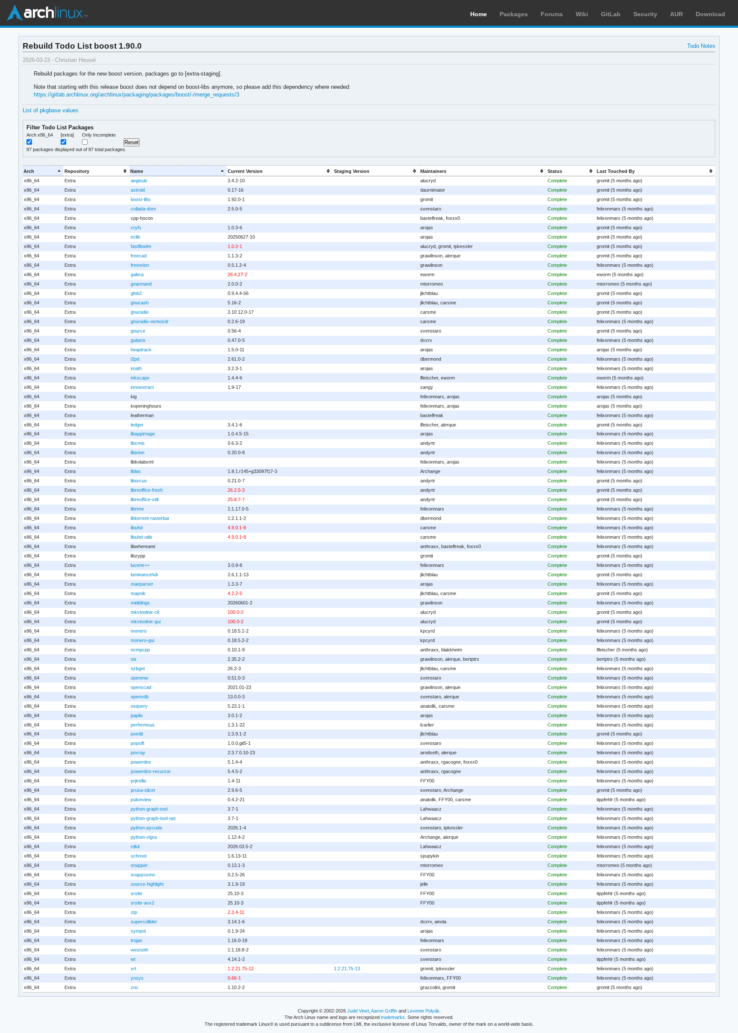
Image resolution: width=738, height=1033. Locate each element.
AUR (676, 14)
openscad (141, 687)
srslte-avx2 (142, 902)
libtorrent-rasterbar (150, 518)
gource (138, 330)
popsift (137, 743)
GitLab (611, 14)
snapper (139, 865)
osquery (139, 706)
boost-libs (141, 199)
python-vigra (144, 837)
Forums (552, 14)
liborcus (139, 480)
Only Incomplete (99, 134)
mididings (140, 602)
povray (138, 752)
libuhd (137, 527)
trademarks (393, 1017)
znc (134, 987)
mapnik (138, 593)
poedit (137, 733)
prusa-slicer (143, 790)
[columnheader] (43, 171)
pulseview (141, 799)
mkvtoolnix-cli (145, 612)
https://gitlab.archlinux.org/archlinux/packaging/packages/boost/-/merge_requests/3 (136, 94)
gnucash (140, 302)
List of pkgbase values (51, 110)
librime (137, 508)
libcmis (138, 443)
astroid (138, 190)
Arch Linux (47, 12)
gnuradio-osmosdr (150, 321)
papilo (137, 715)
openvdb (140, 696)
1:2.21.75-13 (347, 968)
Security (645, 14)
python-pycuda (146, 827)
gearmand (141, 283)
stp (134, 912)
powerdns (141, 762)
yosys (137, 977)
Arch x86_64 (39, 134)
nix (134, 659)
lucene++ (140, 565)
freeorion (140, 265)
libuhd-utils (141, 537)
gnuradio (140, 312)
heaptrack (141, 349)
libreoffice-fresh (147, 490)
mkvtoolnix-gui (146, 621)
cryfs (136, 227)
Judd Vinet (358, 1010)
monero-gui (142, 640)
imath (136, 368)
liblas (136, 471)
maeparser (142, 584)
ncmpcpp (140, 649)
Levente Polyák (423, 1010)
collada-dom (143, 208)
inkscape (140, 377)
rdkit (135, 846)
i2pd (135, 359)
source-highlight (147, 884)
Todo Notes (701, 46)
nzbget (138, 668)
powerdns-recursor (151, 771)
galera (137, 274)
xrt (133, 968)
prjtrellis (138, 780)
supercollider (144, 921)
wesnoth (139, 949)
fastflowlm (141, 246)
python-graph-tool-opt (153, 818)
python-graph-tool (149, 808)
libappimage (143, 433)
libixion (137, 452)
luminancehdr (144, 574)
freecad (138, 255)
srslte (136, 893)
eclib (135, 236)
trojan (136, 940)
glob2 (136, 293)
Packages (514, 14)
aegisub (139, 180)
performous (143, 724)
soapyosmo (143, 874)
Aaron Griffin (384, 1010)
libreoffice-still (144, 499)
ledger (137, 424)
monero (138, 630)
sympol (138, 931)
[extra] (67, 134)
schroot (138, 855)
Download (710, 14)
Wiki (582, 14)
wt (133, 959)
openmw (139, 677)
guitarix (138, 340)
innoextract (142, 387)
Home (478, 14)
